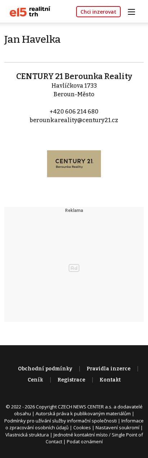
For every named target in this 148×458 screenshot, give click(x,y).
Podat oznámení (85, 441)
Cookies (82, 427)
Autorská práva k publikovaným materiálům (83, 413)
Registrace (71, 380)
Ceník (35, 380)
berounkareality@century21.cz (74, 120)
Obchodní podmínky (45, 369)
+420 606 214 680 (74, 111)
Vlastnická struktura (27, 434)
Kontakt (110, 380)
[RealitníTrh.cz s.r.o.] (27, 11)
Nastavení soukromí (117, 427)
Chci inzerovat (98, 11)
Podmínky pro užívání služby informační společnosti (60, 420)
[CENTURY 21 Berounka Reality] (74, 159)
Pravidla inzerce (108, 369)
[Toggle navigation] (134, 11)
